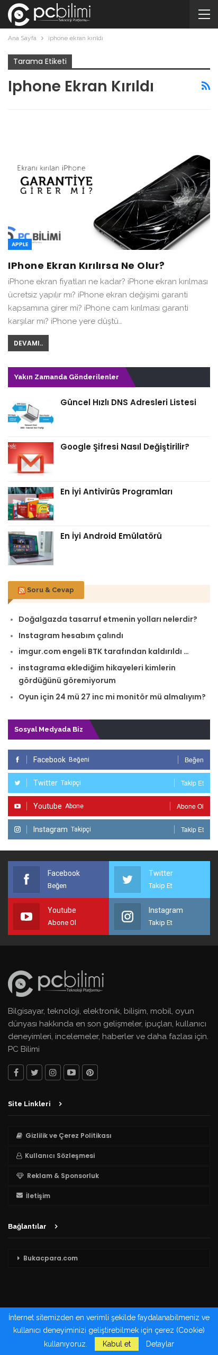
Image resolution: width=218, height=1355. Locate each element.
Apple (20, 244)
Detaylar (160, 1344)
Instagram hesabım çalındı (71, 635)
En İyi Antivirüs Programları (116, 491)
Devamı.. (28, 343)
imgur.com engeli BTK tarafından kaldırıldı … (104, 651)
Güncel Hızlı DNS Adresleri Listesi (128, 402)
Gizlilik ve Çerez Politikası (68, 1135)
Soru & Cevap (50, 590)
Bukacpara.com (50, 1258)
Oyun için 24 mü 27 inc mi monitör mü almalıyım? (112, 696)
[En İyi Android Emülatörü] (30, 548)
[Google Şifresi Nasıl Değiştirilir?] (30, 459)
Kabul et (117, 1344)
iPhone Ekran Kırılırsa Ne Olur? (86, 265)
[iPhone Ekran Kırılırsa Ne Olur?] (109, 184)
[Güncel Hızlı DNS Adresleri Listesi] (30, 415)
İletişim (38, 1195)
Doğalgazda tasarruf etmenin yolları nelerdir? (108, 619)
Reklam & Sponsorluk (63, 1175)
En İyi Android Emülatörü (111, 535)
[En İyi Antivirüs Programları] (30, 504)
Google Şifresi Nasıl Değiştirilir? (124, 446)
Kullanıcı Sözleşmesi (60, 1155)
